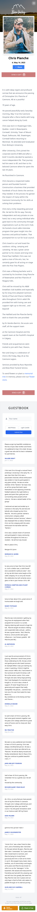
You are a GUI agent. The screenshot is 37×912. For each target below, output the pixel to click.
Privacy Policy (13, 903)
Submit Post (18, 432)
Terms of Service (24, 903)
